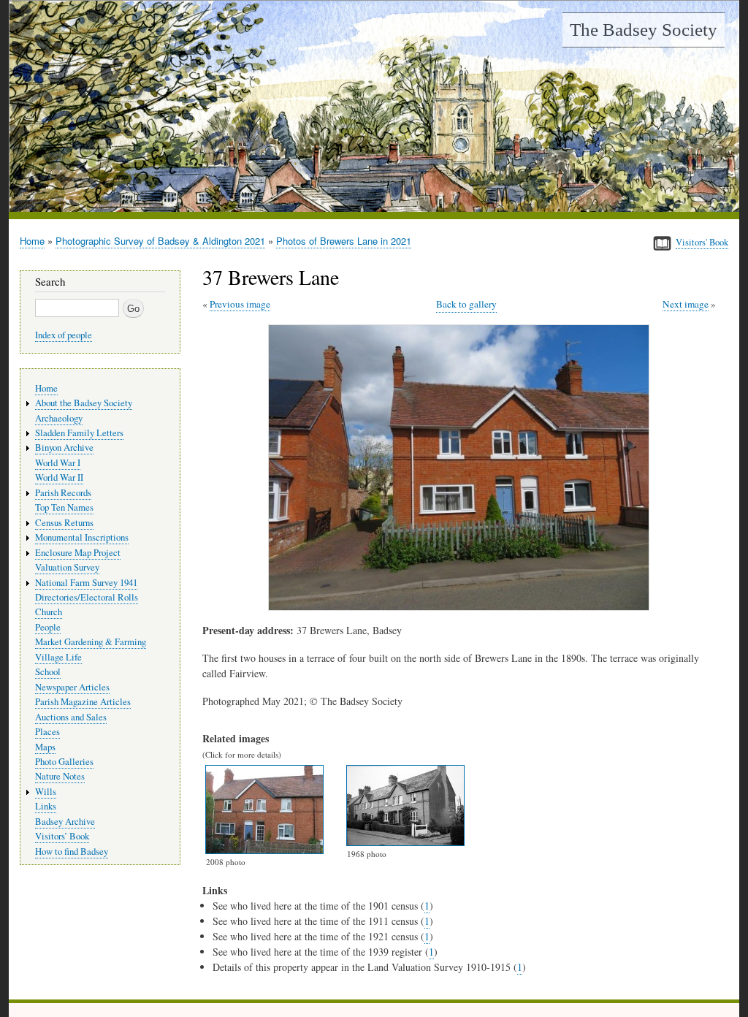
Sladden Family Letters (79, 433)
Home (32, 241)
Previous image (240, 304)
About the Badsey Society (83, 403)
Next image (686, 304)
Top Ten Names (64, 507)
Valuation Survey (67, 567)
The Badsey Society (643, 29)
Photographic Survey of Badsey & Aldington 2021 (160, 241)
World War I (57, 463)
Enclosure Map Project (78, 552)
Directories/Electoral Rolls (86, 597)
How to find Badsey (71, 851)
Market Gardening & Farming (90, 642)
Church (48, 612)
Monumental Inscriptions (82, 537)
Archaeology (59, 418)
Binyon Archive (64, 447)
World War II (59, 477)
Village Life (58, 657)
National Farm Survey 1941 (86, 582)
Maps (45, 747)
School (48, 672)
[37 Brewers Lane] (461, 607)
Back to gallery (466, 304)
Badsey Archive (65, 821)
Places (47, 731)
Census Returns (64, 523)
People (48, 627)
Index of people (63, 335)
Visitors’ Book (62, 836)
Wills (45, 791)
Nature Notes (60, 776)
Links (45, 806)
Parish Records (63, 493)
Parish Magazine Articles (83, 702)
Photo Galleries (64, 761)
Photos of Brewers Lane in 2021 (343, 241)
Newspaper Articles (72, 687)
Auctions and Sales (71, 717)
